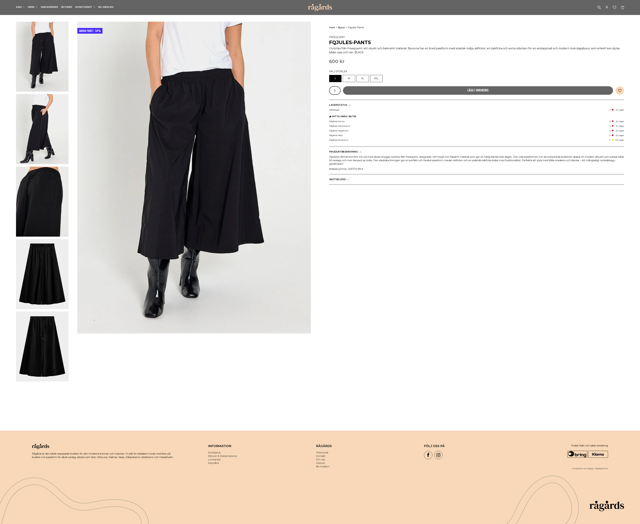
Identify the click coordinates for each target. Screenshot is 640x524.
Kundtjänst (83, 7)
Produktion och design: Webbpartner (590, 468)
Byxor (341, 27)
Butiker (66, 7)
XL (362, 78)
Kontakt (320, 456)
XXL (376, 78)
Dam (19, 7)
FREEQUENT (337, 37)
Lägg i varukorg (477, 90)
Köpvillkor (213, 463)
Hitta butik (322, 452)
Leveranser (214, 459)
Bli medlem (106, 7)
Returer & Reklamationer (222, 456)
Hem (332, 27)
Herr (31, 7)
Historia (320, 463)
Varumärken (49, 7)
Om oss (320, 459)
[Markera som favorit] (620, 90)
